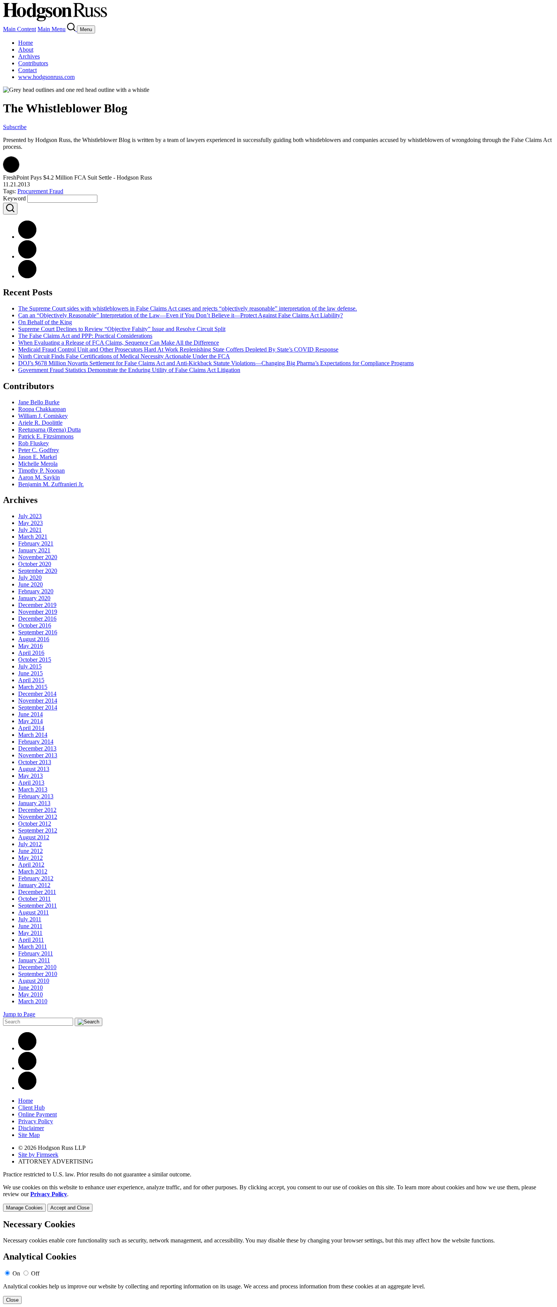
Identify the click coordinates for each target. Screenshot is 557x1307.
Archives (29, 56)
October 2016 (34, 625)
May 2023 (30, 523)
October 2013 (34, 762)
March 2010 (32, 1001)
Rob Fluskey (33, 443)
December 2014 (37, 694)
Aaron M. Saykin (39, 477)
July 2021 (30, 530)
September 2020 (37, 571)
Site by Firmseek (38, 1154)
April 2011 (31, 939)
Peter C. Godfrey (38, 450)
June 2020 (30, 584)
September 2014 (37, 707)
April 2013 (31, 782)
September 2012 (37, 830)
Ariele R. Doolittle (40, 422)
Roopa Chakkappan (42, 409)
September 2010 (37, 974)
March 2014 (32, 735)
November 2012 (37, 817)
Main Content (19, 29)
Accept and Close (69, 1208)
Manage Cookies (24, 1208)
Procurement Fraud (40, 191)
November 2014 (37, 700)
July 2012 (30, 844)
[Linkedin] (27, 1048)
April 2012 (31, 864)
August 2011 (33, 912)
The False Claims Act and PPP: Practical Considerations (85, 336)
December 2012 (37, 810)
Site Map (29, 1135)
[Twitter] (27, 276)
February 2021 (35, 543)
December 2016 (37, 618)
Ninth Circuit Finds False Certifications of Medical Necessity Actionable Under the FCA (124, 356)
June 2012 (30, 851)
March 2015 (32, 687)
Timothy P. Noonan (41, 470)
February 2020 (35, 591)
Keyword (14, 198)
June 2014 (30, 714)
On (16, 1273)
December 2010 (37, 967)
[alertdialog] (278, 1261)
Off (35, 1273)
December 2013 (37, 748)
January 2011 (34, 960)
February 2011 (35, 953)
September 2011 (37, 905)
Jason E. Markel (37, 457)
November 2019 (37, 612)
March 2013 (32, 789)
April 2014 (31, 728)
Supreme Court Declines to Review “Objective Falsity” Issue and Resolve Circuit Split (121, 329)
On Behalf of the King (45, 322)
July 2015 (30, 666)
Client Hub (31, 1107)
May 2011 (30, 933)
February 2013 (35, 796)
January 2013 (34, 803)
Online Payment (37, 1114)
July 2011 (29, 919)
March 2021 (32, 536)
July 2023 (30, 516)
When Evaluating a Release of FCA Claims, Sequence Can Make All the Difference (118, 342)
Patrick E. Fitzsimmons (46, 436)
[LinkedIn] (27, 256)
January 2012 (34, 885)
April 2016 (31, 653)
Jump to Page (19, 1014)
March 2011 (32, 946)
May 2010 (30, 994)
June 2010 (30, 987)
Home (25, 42)
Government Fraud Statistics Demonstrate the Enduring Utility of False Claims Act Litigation (129, 370)
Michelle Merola (38, 463)
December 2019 (37, 605)
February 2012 (35, 878)
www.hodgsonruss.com (46, 77)
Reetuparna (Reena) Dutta (49, 429)
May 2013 (30, 776)
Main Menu (52, 29)
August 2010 (33, 980)
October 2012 (34, 823)
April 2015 (31, 680)
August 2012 (33, 837)
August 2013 (33, 769)
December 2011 (37, 892)
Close (12, 1300)
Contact (27, 70)
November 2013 (37, 755)
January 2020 (34, 598)
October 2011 (34, 899)
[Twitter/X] (27, 1068)
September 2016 (37, 632)
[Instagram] (27, 1088)
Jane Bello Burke (38, 402)
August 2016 (33, 639)
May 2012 (30, 858)
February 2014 (35, 741)
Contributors (33, 63)
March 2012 (32, 871)
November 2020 (37, 557)
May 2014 (30, 721)
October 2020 (34, 564)
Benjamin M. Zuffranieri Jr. (51, 484)
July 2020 (30, 577)
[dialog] (278, 1198)
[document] (278, 1261)
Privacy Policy (35, 1121)
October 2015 (34, 659)
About (25, 49)
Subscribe (15, 127)
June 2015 (30, 673)
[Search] (72, 29)
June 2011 (30, 926)
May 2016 (30, 646)
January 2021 (34, 550)
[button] (11, 170)
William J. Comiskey (43, 416)
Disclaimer (31, 1128)
